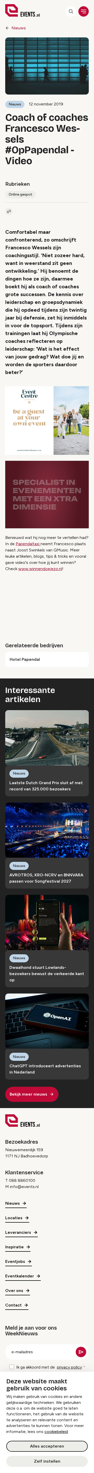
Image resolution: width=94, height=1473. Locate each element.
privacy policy (69, 1367)
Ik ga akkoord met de (49, 1367)
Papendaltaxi (28, 543)
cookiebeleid (56, 1431)
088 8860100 (22, 1180)
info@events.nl (24, 1186)
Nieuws (18, 27)
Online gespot (20, 194)
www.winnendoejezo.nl (40, 568)
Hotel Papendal (25, 659)
